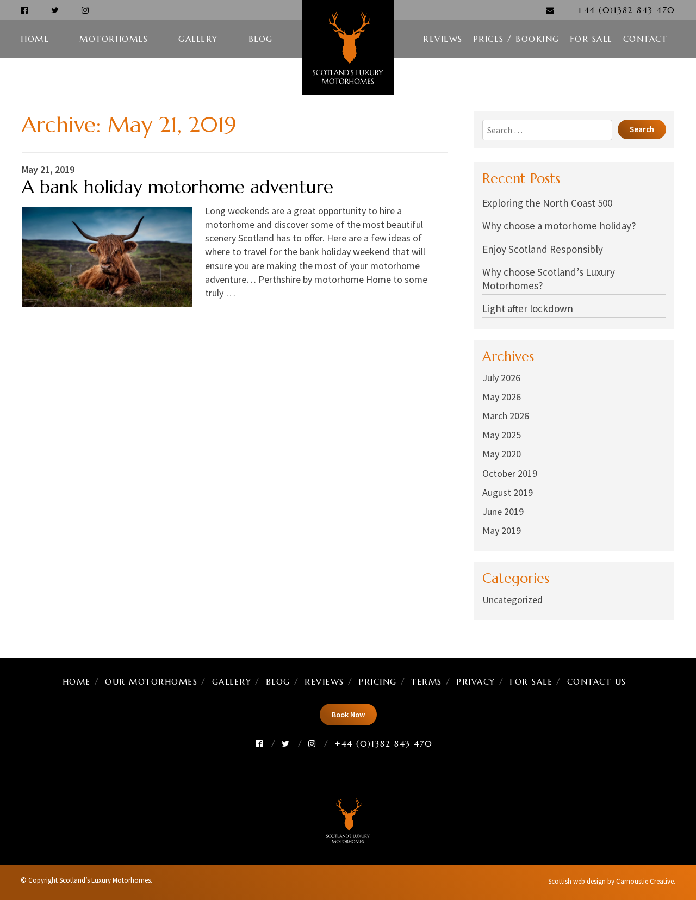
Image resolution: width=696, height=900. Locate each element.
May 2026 (501, 396)
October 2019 (509, 473)
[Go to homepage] (348, 47)
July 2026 (501, 377)
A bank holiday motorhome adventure (177, 187)
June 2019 (503, 511)
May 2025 (501, 435)
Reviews (443, 39)
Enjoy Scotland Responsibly (542, 249)
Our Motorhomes (151, 681)
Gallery (198, 39)
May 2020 (501, 454)
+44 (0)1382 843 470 (626, 10)
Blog (260, 39)
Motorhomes (113, 39)
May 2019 (501, 530)
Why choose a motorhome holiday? (559, 225)
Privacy (475, 681)
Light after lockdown (527, 308)
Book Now (348, 714)
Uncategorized (512, 599)
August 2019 (507, 492)
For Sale (591, 39)
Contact (645, 39)
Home (35, 39)
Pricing (377, 681)
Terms (426, 681)
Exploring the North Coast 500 (547, 202)
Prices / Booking (516, 39)
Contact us (596, 681)
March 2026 (505, 415)
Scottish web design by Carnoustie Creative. (611, 881)
